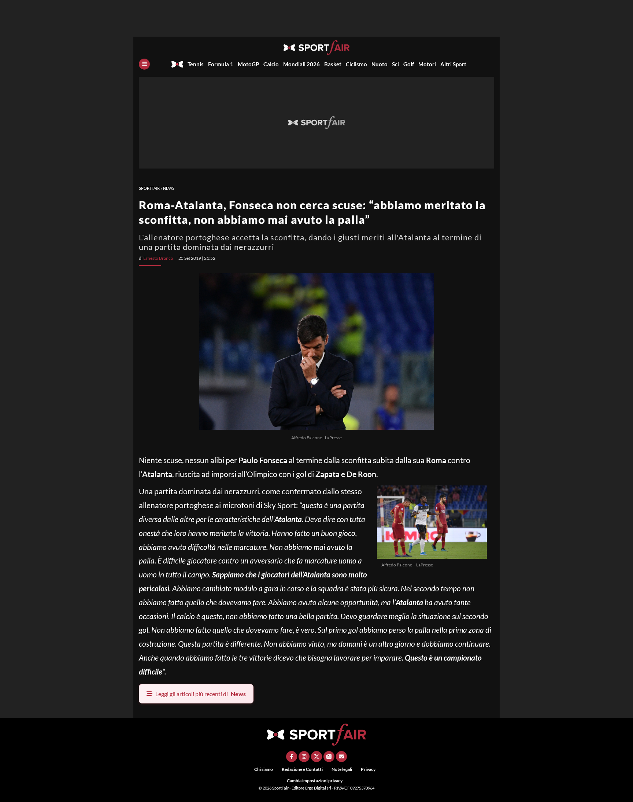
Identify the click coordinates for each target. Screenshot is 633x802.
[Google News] (328, 756)
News (168, 188)
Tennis (196, 64)
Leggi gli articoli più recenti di (200, 693)
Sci (395, 64)
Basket (332, 64)
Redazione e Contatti (302, 769)
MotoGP (248, 64)
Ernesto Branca (158, 258)
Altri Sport (453, 64)
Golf (408, 64)
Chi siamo (263, 769)
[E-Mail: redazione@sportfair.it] (341, 756)
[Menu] (144, 64)
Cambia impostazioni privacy (315, 780)
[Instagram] (304, 756)
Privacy (368, 769)
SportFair (149, 188)
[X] (316, 756)
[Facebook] (291, 756)
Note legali (342, 769)
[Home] (177, 64)
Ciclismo (356, 64)
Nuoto (379, 64)
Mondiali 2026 (301, 64)
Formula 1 (220, 64)
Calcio (271, 64)
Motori (427, 64)
